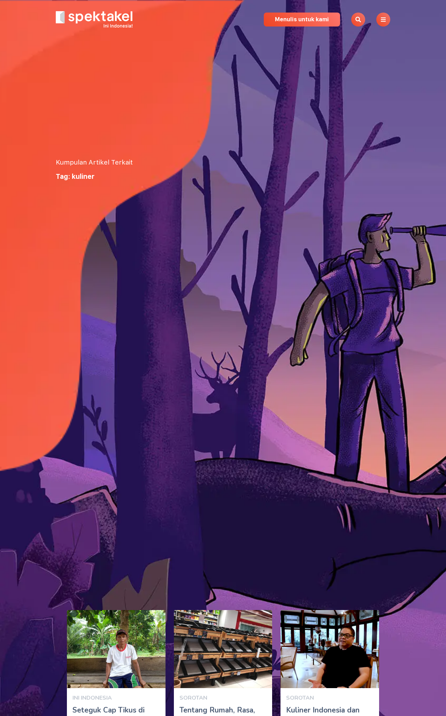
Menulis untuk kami (302, 19)
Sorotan (193, 698)
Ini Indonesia (92, 698)
